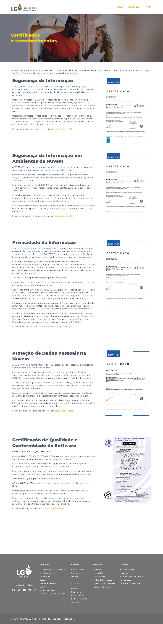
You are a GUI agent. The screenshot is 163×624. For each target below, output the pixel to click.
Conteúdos (133, 7)
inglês (70, 129)
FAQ (148, 7)
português (60, 129)
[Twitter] (18, 590)
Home (120, 7)
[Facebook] (13, 590)
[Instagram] (35, 590)
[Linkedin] (29, 590)
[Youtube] (24, 590)
